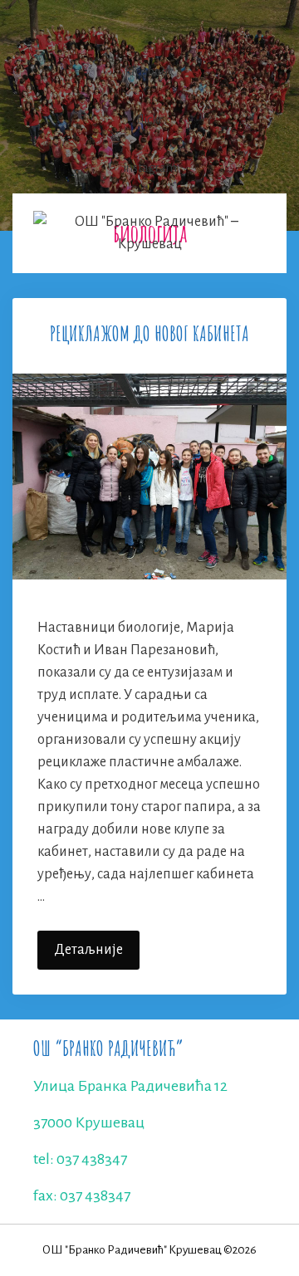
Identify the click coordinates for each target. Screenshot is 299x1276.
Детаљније (97, 955)
